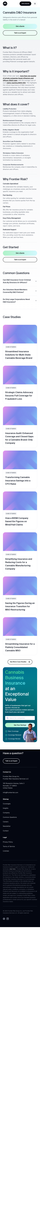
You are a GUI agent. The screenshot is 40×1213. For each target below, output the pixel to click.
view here (12, 869)
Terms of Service (9, 846)
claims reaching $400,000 (16, 83)
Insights (5, 808)
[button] (35, 3)
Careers (5, 822)
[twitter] (4, 919)
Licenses (6, 851)
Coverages (7, 804)
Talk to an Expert (20, 33)
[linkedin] (8, 919)
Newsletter (7, 826)
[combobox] (20, 718)
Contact (6, 831)
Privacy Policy (8, 842)
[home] (5, 3)
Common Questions (10, 817)
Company (6, 813)
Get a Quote (25, 3)
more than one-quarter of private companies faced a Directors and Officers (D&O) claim (19, 78)
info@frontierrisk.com (10, 792)
